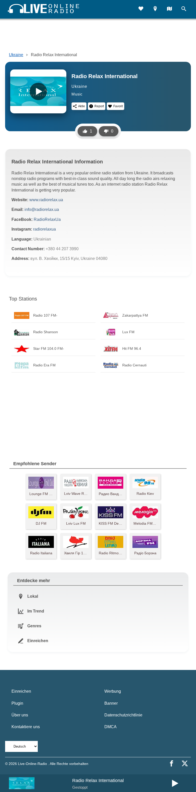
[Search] (184, 9)
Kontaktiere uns (25, 727)
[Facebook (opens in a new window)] (171, 763)
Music (77, 94)
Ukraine (16, 55)
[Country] (169, 9)
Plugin (17, 703)
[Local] (155, 9)
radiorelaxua (44, 229)
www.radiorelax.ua (46, 200)
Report (99, 106)
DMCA (110, 727)
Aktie (81, 106)
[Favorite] (141, 9)
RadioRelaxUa (47, 219)
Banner (111, 703)
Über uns (19, 715)
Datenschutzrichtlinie (123, 715)
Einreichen (21, 691)
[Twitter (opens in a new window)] (185, 763)
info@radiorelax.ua (41, 209)
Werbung (112, 691)
